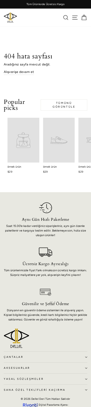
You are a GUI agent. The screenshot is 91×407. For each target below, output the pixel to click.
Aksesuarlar (17, 367)
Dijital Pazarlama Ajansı (53, 404)
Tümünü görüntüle (64, 104)
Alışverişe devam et (19, 72)
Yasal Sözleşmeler (24, 378)
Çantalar (13, 356)
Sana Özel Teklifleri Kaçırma (35, 389)
